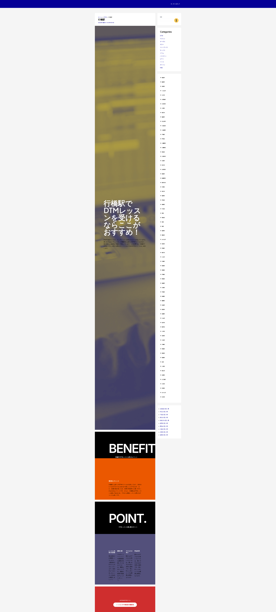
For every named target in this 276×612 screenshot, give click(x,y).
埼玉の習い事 (164, 411)
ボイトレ (162, 64)
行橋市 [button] (163, 261)
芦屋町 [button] (163, 274)
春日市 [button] (163, 112)
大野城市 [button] (164, 99)
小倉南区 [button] (164, 130)
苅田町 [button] (163, 388)
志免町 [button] (163, 305)
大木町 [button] (163, 383)
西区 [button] (163, 213)
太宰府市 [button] (164, 169)
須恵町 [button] (163, 313)
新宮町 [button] (163, 309)
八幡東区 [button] (164, 147)
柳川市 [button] (163, 252)
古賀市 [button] (163, 160)
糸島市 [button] (163, 86)
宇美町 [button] (163, 292)
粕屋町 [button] (163, 296)
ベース (162, 62)
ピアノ (162, 59)
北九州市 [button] (164, 121)
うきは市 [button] (164, 90)
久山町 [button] (163, 318)
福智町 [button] (163, 357)
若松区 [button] (163, 152)
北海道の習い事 (164, 409)
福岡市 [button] (163, 195)
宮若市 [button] (163, 243)
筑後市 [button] (163, 173)
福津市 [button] (163, 230)
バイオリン (163, 56)
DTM (161, 35)
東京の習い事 (164, 417)
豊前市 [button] (163, 235)
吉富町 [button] (163, 375)
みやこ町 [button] (164, 392)
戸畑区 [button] (163, 134)
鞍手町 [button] (163, 327)
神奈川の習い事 (164, 420)
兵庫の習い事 (164, 432)
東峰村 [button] (163, 270)
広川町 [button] (163, 397)
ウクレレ (162, 38)
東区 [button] (163, 222)
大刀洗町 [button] (164, 379)
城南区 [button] (163, 204)
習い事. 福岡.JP (175, 4)
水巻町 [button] (163, 287)
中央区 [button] (163, 208)
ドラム (162, 53)
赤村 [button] (163, 362)
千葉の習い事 (164, 414)
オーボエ (162, 41)
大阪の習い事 (164, 429)
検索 (161, 17)
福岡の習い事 (164, 435)
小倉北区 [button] (164, 125)
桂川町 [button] (163, 322)
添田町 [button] (163, 353)
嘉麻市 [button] (163, 117)
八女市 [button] (163, 257)
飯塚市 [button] (163, 82)
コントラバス (164, 47)
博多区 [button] (163, 217)
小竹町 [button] (163, 331)
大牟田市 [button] (164, 103)
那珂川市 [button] (164, 182)
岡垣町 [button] (163, 278)
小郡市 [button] (163, 108)
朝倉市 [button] (163, 77)
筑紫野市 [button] (164, 178)
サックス (162, 50)
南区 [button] (163, 226)
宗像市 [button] (163, 248)
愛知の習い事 (164, 426)
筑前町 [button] (163, 265)
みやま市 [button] (164, 239)
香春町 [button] (163, 348)
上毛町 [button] (163, 366)
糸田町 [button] (163, 335)
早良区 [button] (163, 200)
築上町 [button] (163, 370)
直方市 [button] (163, 191)
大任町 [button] (163, 340)
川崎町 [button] (163, 344)
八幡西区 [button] (164, 143)
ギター (162, 44)
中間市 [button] (163, 187)
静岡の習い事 (164, 423)
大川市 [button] (163, 95)
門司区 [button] (163, 138)
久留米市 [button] (164, 156)
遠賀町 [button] (163, 283)
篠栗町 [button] (163, 300)
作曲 (161, 67)
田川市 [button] (163, 165)
